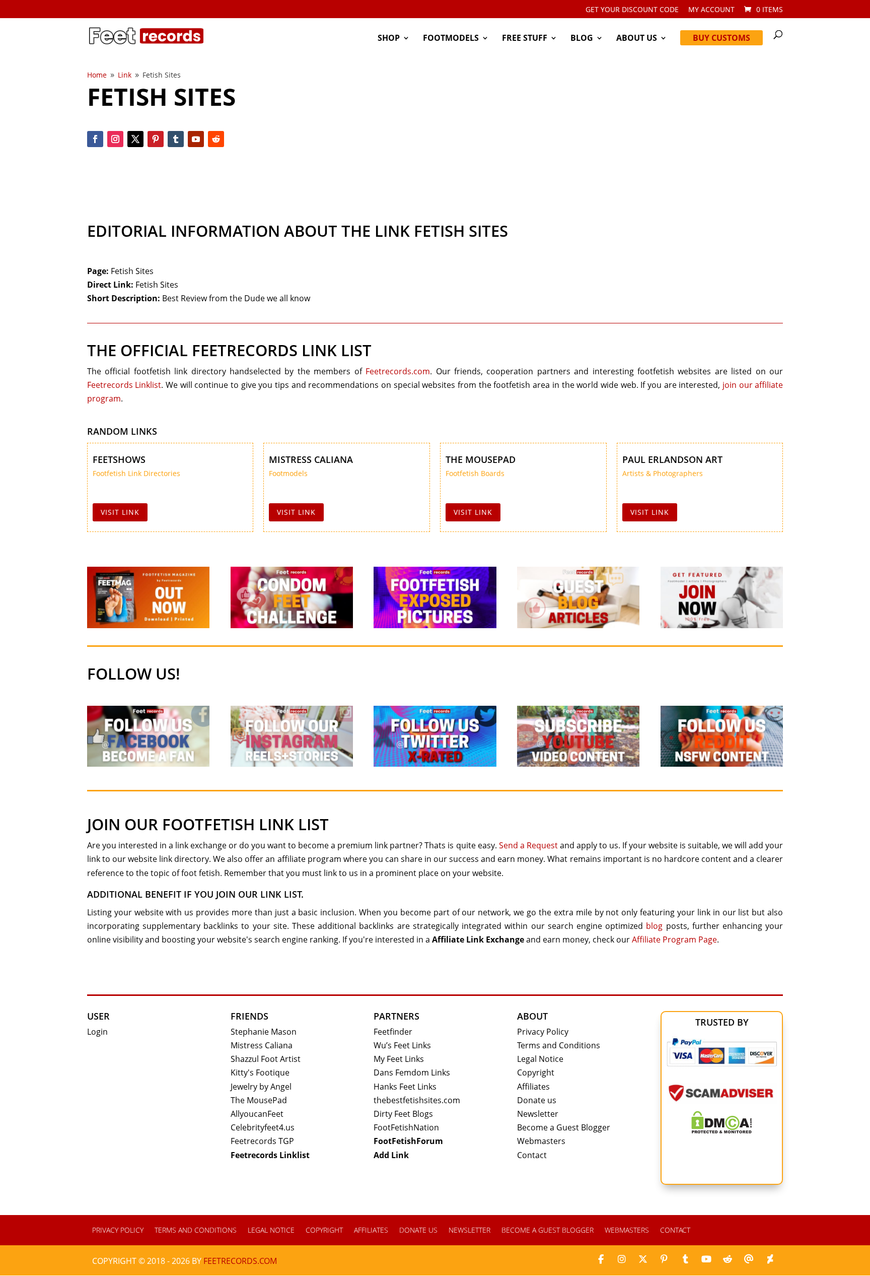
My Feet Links (399, 1058)
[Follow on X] (135, 139)
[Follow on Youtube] (196, 139)
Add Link (391, 1155)
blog (654, 925)
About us (636, 38)
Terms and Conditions (558, 1045)
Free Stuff (524, 38)
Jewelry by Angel (261, 1086)
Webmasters (541, 1141)
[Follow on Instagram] (115, 139)
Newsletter (537, 1113)
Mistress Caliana (311, 459)
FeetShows (119, 459)
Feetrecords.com (398, 371)
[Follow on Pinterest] (156, 139)
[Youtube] (706, 1259)
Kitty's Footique (260, 1072)
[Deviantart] (770, 1259)
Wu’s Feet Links (402, 1045)
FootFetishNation (406, 1127)
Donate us (536, 1100)
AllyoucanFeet (257, 1113)
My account (711, 10)
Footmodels (451, 38)
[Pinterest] (664, 1259)
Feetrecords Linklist (124, 384)
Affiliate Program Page (674, 939)
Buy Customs (721, 37)
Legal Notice (540, 1058)
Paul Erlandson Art (672, 459)
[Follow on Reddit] (216, 139)
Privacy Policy (542, 1031)
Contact (532, 1155)
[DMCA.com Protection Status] (721, 1130)
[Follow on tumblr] (176, 139)
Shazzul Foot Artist (266, 1058)
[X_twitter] (643, 1259)
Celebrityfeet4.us (263, 1127)
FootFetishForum (408, 1141)
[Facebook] (601, 1259)
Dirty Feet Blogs (403, 1113)
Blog (581, 38)
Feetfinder (393, 1031)
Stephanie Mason (264, 1031)
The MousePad (481, 459)
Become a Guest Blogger (563, 1127)
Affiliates (533, 1086)
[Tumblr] (685, 1259)
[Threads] (749, 1259)
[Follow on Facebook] (95, 139)
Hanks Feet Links (405, 1086)
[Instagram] (622, 1259)
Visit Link (120, 512)
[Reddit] (727, 1259)
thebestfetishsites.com (417, 1100)
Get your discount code (632, 10)
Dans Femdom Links (412, 1072)
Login (97, 1031)
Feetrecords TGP (262, 1141)
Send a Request (528, 845)
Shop (389, 38)
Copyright (535, 1072)
